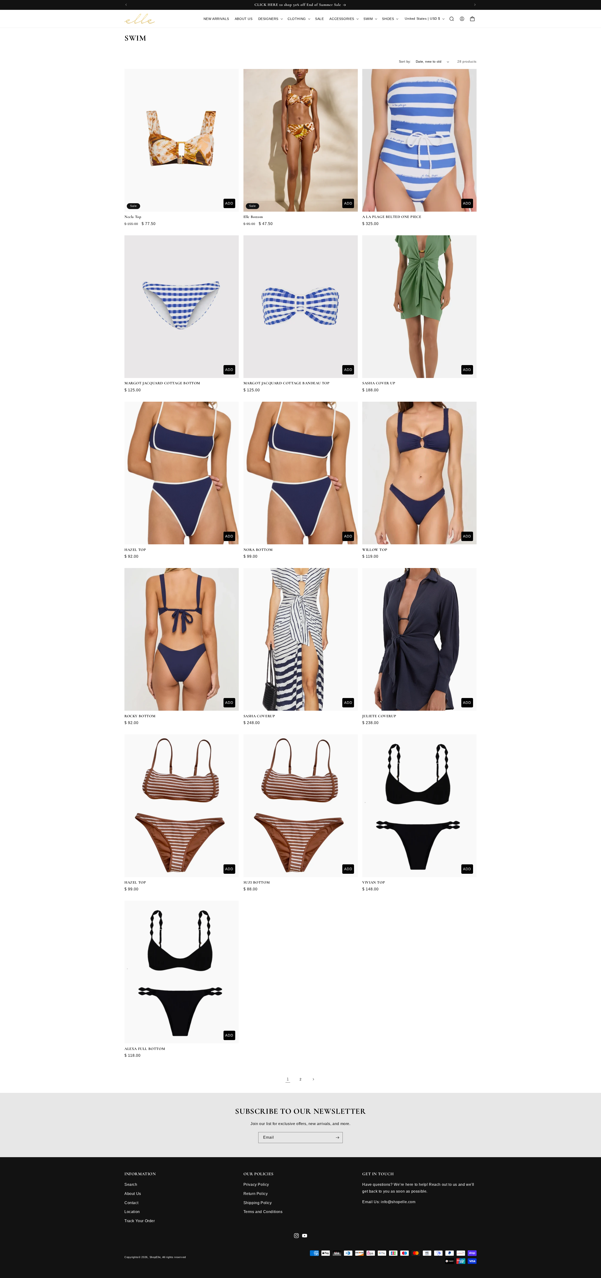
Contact (131, 1203)
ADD (229, 203)
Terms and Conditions (263, 1212)
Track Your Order (139, 1221)
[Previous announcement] (126, 4)
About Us (132, 1194)
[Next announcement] (475, 4)
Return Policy (255, 1194)
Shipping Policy (257, 1203)
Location (132, 1212)
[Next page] (313, 1079)
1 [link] (288, 1079)
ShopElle (155, 1257)
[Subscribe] (337, 1137)
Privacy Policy (256, 1184)
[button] (270, 19)
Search (130, 1184)
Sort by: (405, 61)
